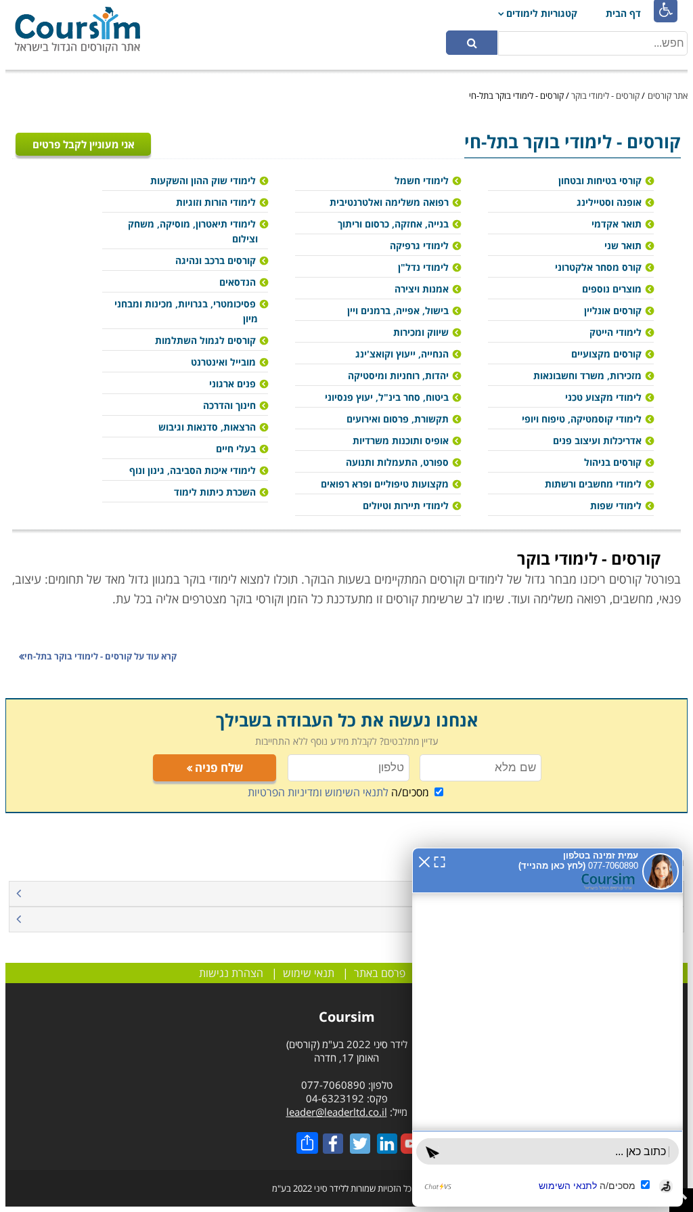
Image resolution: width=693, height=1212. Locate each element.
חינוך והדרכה (229, 405)
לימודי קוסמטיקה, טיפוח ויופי (582, 418)
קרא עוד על (100, 656)
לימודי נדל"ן (423, 267)
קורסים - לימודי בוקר (605, 95)
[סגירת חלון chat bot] (424, 860)
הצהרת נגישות (231, 973)
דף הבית (623, 13)
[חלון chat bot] (547, 1027)
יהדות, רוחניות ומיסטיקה (398, 375)
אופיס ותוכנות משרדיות (401, 440)
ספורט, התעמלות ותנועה (397, 462)
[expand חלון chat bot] (439, 860)
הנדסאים (237, 282)
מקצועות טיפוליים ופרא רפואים (385, 483)
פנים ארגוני (232, 383)
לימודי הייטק (615, 332)
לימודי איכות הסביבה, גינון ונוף (192, 470)
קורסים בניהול (613, 462)
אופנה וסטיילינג (609, 202)
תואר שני (623, 245)
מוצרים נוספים (612, 288)
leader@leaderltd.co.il (336, 1112)
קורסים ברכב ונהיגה (215, 260)
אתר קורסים (668, 95)
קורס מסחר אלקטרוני (598, 267)
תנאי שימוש (308, 973)
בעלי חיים (236, 448)
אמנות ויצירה (422, 288)
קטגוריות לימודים (541, 13)
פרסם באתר (379, 973)
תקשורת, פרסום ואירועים (397, 418)
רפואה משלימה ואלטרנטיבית (389, 202)
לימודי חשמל (422, 180)
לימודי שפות (616, 505)
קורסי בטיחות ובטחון (600, 180)
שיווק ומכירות (421, 332)
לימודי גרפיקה (419, 245)
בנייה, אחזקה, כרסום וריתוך (393, 223)
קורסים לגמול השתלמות (205, 340)
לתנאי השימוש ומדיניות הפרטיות (318, 792)
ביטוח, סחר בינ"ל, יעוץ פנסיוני (387, 397)
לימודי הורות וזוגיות (216, 202)
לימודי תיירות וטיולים (406, 505)
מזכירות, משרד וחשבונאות (587, 375)
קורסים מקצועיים (606, 353)
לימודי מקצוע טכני (603, 397)
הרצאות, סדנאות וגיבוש (207, 426)
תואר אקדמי (616, 223)
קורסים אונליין (613, 310)
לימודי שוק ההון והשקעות (203, 180)
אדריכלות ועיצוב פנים (597, 440)
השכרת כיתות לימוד (215, 491)
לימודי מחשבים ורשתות (593, 483)
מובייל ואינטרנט (223, 361)
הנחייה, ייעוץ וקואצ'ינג (402, 353)
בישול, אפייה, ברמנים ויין (398, 310)
